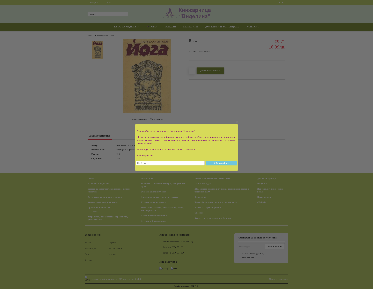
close (236, 122)
